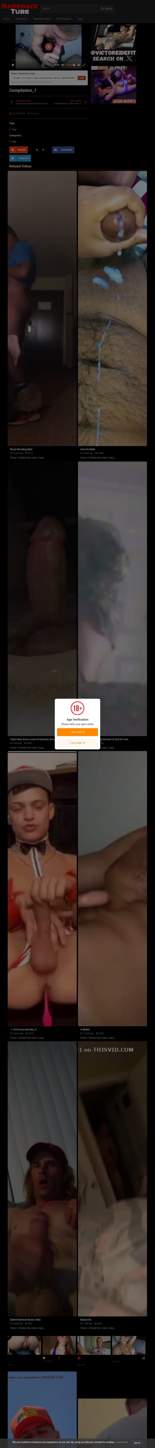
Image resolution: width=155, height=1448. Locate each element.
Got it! (137, 1442)
